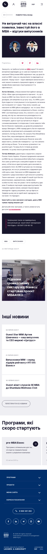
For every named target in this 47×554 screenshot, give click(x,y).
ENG (41, 549)
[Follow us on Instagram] (31, 521)
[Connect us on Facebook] (30, 63)
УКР (35, 549)
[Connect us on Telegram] (23, 521)
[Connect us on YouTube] (39, 521)
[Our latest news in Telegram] (22, 63)
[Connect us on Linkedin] (37, 63)
